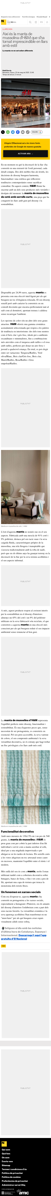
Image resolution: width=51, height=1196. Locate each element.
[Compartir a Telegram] (13, 132)
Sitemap (6, 1165)
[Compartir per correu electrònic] (23, 132)
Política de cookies (11, 1177)
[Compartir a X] (3, 132)
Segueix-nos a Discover (10, 17)
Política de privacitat (12, 1173)
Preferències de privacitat (15, 1181)
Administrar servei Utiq (13, 1185)
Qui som (6, 1150)
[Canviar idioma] (41, 22)
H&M (3, 946)
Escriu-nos (7, 1162)
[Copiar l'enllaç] (28, 132)
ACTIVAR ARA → (25, 154)
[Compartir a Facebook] (18, 132)
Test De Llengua (28, 17)
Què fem (6, 1154)
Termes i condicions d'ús (14, 1169)
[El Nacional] (3, 22)
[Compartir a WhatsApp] (8, 132)
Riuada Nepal (42, 17)
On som (5, 1158)
